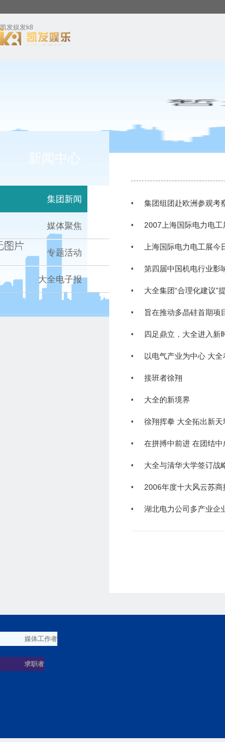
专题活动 (64, 252)
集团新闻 (64, 199)
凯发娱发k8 (16, 29)
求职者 (34, 664)
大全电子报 (60, 279)
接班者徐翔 (163, 377)
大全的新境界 (167, 399)
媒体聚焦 (64, 225)
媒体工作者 (41, 639)
